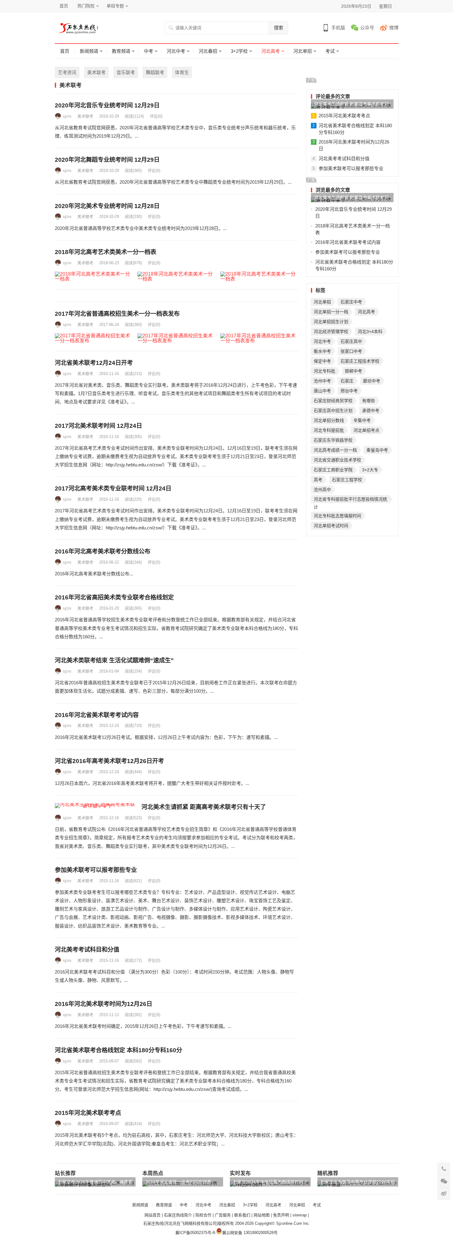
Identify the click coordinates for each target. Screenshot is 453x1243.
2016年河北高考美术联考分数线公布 (102, 551)
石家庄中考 (351, 301)
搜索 (278, 27)
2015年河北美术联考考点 (88, 1113)
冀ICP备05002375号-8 (195, 1232)
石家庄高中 (351, 341)
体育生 (182, 72)
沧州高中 (322, 489)
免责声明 (281, 1215)
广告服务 (223, 1215)
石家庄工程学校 (347, 479)
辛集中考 (362, 420)
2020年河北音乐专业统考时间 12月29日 (107, 105)
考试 (330, 51)
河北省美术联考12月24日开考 (94, 363)
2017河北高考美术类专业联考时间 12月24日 (113, 488)
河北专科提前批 (329, 430)
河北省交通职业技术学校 (337, 459)
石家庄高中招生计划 (333, 410)
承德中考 (370, 410)
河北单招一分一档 (331, 311)
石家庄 (347, 380)
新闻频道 (89, 51)
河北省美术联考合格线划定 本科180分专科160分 (118, 1050)
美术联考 (96, 72)
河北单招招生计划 (331, 321)
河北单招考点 (366, 430)
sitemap (299, 1215)
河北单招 (302, 51)
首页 (63, 5)
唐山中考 (322, 390)
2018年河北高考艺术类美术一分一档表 (105, 252)
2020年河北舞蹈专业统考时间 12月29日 (107, 159)
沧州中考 (322, 380)
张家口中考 (351, 351)
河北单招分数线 (329, 420)
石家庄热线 (153, 1223)
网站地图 (262, 1215)
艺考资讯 (67, 72)
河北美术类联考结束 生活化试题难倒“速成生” (114, 660)
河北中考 (176, 51)
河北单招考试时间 (331, 525)
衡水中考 (322, 351)
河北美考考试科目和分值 (87, 949)
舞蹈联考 (155, 72)
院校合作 (203, 1215)
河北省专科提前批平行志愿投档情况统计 (350, 500)
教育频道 (121, 51)
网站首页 (153, 1215)
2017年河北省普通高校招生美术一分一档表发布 (117, 314)
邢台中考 (349, 390)
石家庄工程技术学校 (360, 361)
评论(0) (156, 116)
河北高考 (270, 51)
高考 (318, 479)
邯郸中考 (353, 371)
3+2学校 (239, 51)
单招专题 (115, 5)
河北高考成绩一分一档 (335, 450)
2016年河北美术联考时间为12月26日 (103, 1004)
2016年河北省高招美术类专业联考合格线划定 (114, 597)
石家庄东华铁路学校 (333, 440)
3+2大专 (370, 469)
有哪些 (368, 400)
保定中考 (322, 361)
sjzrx (67, 116)
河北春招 (208, 51)
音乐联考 (125, 72)
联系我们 (242, 1215)
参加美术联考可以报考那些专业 (96, 870)
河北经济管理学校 (331, 331)
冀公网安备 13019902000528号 (250, 1232)
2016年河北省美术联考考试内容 (97, 715)
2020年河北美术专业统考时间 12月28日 (107, 206)
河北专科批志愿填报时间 (337, 515)
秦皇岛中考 (377, 450)
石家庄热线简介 (178, 1215)
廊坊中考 (371, 380)
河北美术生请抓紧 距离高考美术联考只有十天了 (203, 807)
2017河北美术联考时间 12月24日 (98, 426)
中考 (148, 51)
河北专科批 (324, 371)
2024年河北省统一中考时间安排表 (178, 1181)
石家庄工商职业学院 (333, 469)
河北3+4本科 (370, 331)
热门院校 (86, 5)
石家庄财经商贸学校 (333, 400)
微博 (393, 27)
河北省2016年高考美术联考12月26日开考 (109, 761)
